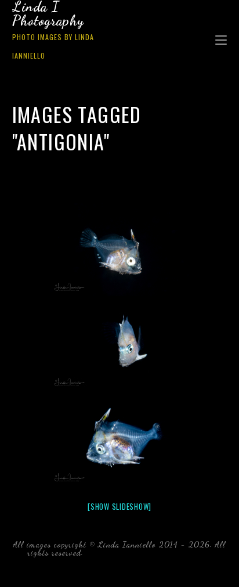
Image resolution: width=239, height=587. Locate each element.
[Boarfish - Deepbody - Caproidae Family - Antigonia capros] (119, 249)
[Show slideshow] (119, 506)
